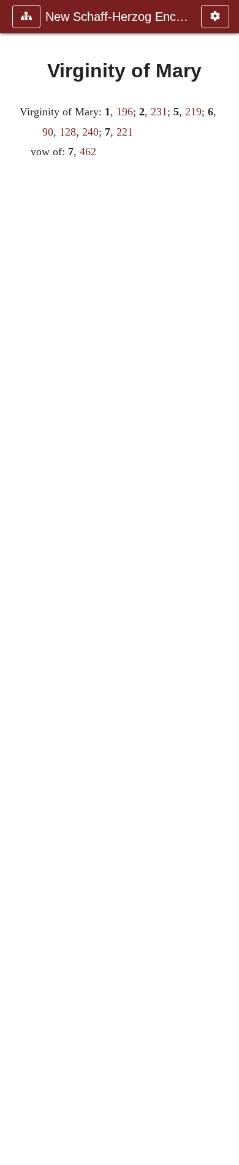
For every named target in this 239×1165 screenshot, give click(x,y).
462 (88, 151)
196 (124, 112)
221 (124, 132)
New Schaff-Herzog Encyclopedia (117, 16)
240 (90, 132)
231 (159, 112)
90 (47, 132)
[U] (14, 582)
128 (67, 132)
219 (193, 112)
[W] (225, 582)
